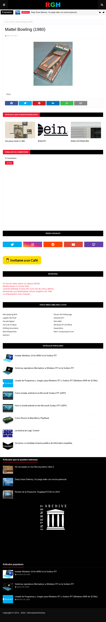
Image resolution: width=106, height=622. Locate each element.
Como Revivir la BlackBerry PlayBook (32, 418)
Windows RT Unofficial (63, 324)
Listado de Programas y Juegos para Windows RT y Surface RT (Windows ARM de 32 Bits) (56, 380)
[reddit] (53, 244)
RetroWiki (58, 321)
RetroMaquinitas (10, 331)
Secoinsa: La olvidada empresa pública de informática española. (43, 443)
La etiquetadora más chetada (16, 294)
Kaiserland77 (59, 318)
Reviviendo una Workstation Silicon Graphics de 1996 (27, 291)
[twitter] (12, 244)
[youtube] (73, 244)
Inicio (7, 22)
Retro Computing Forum (64, 331)
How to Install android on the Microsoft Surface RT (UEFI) (41, 405)
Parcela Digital (8, 321)
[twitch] (93, 244)
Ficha (12, 22)
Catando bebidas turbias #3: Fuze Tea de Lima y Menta (28, 288)
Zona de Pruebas (10, 324)
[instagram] (32, 244)
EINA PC (42, 141)
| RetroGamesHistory (35, 612)
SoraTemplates (18, 618)
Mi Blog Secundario (10, 328)
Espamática (58, 328)
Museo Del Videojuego (63, 314)
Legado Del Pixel (9, 318)
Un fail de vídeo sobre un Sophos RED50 (21, 283)
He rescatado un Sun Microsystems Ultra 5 (34, 467)
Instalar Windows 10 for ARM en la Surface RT (36, 355)
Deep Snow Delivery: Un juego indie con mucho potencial (54, 12)
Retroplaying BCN (10, 314)
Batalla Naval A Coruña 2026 (16, 286)
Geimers (6, 335)
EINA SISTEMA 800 (80, 141)
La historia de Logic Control (27, 430)
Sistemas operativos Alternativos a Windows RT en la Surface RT (44, 368)
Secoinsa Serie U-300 (15, 141)
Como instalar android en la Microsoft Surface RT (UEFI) (40, 393)
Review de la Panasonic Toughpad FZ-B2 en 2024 (37, 492)
